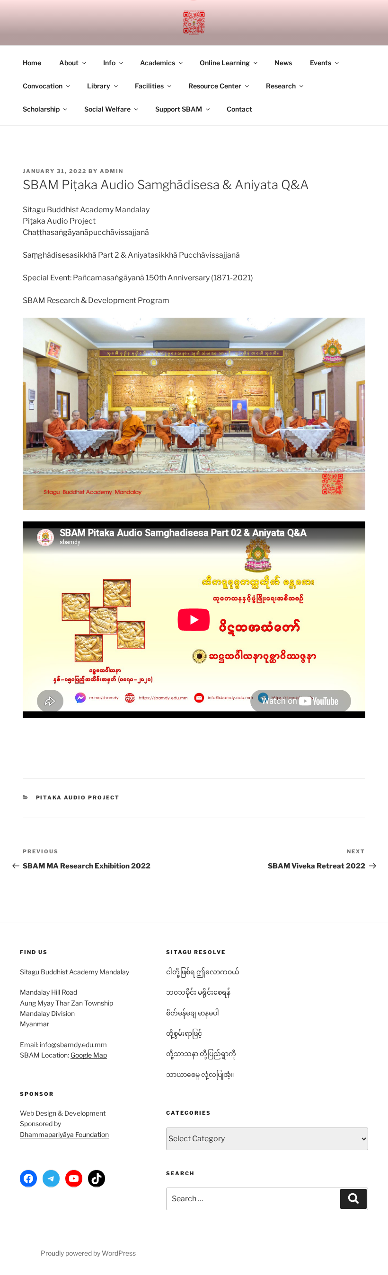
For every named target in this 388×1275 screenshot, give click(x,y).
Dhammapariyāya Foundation (64, 1134)
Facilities (149, 86)
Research (281, 86)
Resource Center (214, 86)
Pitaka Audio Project (78, 797)
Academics (157, 63)
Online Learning (225, 63)
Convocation (42, 86)
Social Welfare (107, 109)
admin (111, 171)
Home (32, 63)
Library (98, 86)
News (283, 63)
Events (320, 63)
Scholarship (41, 109)
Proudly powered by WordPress (88, 1253)
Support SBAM (178, 109)
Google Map (89, 1055)
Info (109, 63)
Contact (239, 109)
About (69, 63)
